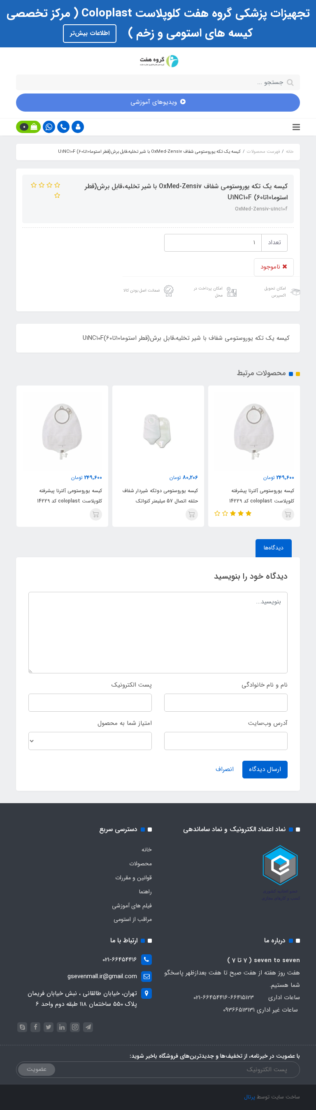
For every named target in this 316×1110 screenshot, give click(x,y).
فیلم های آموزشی (132, 905)
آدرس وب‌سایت (268, 723)
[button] (78, 127)
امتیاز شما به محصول (125, 723)
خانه (147, 849)
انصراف (225, 769)
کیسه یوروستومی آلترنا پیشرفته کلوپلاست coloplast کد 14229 (261, 496)
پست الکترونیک (132, 685)
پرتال (249, 1097)
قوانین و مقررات (133, 877)
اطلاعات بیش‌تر (89, 33)
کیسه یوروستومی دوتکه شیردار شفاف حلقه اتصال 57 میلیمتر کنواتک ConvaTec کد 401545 (160, 501)
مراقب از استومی (133, 919)
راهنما (145, 891)
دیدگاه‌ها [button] (273, 547)
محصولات (140, 863)
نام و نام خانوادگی (265, 685)
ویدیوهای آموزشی (153, 102)
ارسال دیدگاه (265, 769)
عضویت (36, 1069)
